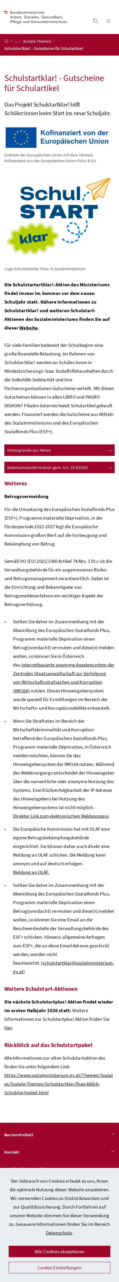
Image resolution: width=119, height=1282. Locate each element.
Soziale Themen (37, 41)
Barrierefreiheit (18, 1134)
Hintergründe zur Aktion (29, 450)
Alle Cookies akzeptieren (59, 1251)
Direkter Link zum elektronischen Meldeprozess (61, 816)
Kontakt (11, 1152)
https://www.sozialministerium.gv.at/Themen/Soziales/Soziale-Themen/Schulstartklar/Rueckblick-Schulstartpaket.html (58, 1084)
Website (28, 328)
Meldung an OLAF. (31, 872)
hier (8, 1028)
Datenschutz (59, 1233)
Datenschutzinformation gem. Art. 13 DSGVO (47, 467)
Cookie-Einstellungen (59, 1267)
